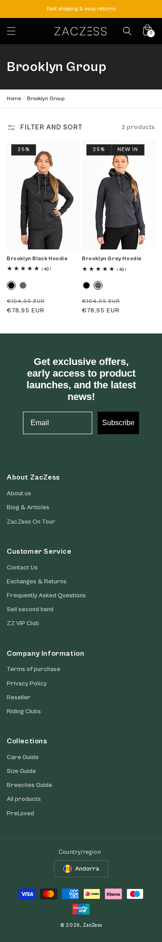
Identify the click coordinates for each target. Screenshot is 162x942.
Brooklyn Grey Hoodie (112, 259)
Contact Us (22, 567)
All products (24, 799)
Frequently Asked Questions (46, 595)
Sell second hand (30, 609)
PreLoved (20, 813)
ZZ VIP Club (23, 623)
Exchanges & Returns (37, 581)
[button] (11, 31)
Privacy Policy (27, 683)
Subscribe (118, 423)
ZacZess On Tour (31, 521)
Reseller (19, 697)
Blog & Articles (28, 507)
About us (19, 493)
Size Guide (21, 771)
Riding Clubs (24, 711)
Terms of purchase (33, 669)
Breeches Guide (29, 785)
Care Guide (23, 757)
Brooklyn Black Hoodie (37, 259)
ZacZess (92, 925)
